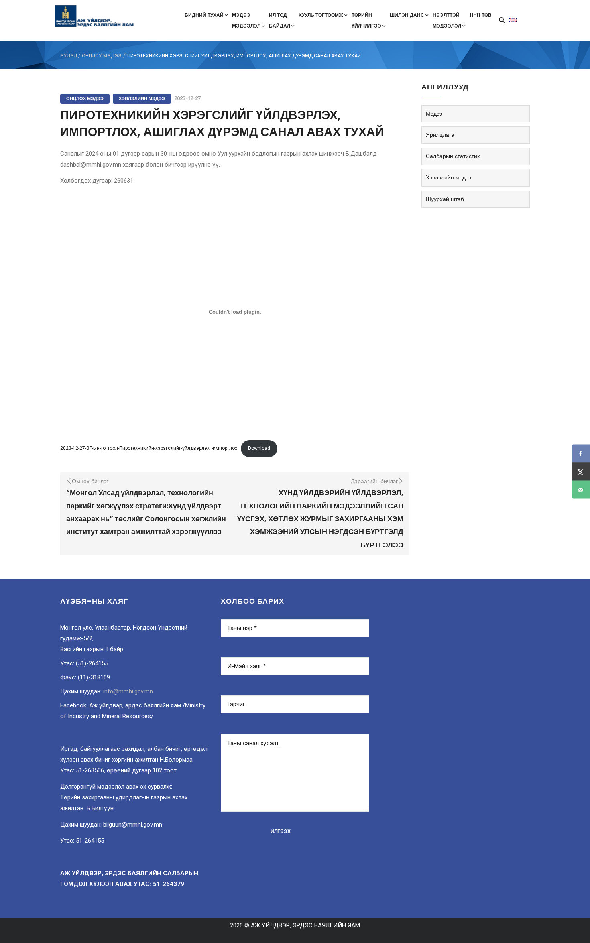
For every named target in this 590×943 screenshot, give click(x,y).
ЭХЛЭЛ (68, 56)
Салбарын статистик (453, 156)
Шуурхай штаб (445, 199)
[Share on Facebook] (581, 454)
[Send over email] (581, 490)
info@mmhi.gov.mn (128, 691)
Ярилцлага (440, 135)
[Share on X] (581, 472)
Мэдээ (434, 114)
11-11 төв (481, 15)
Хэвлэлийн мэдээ (142, 98)
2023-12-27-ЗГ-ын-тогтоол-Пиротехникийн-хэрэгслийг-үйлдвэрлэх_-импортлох (148, 448)
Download (259, 448)
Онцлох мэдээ (102, 56)
